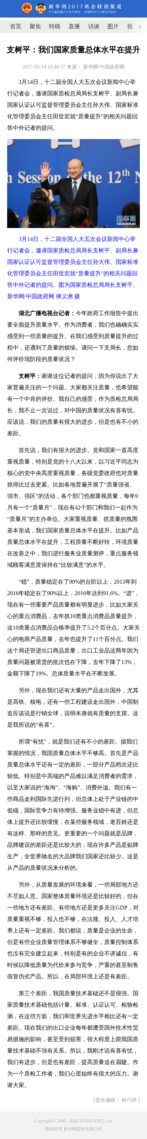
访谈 (94, 26)
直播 (74, 26)
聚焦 (35, 26)
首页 (15, 26)
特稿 (54, 26)
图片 (113, 26)
